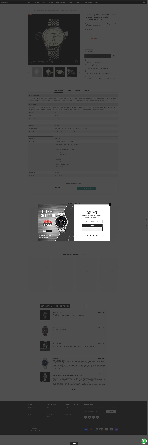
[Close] (110, 204)
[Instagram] (90, 235)
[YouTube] (93, 235)
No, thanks (93, 239)
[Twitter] (97, 235)
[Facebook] (87, 235)
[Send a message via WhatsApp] (144, 441)
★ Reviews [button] (73, 443)
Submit (92, 225)
